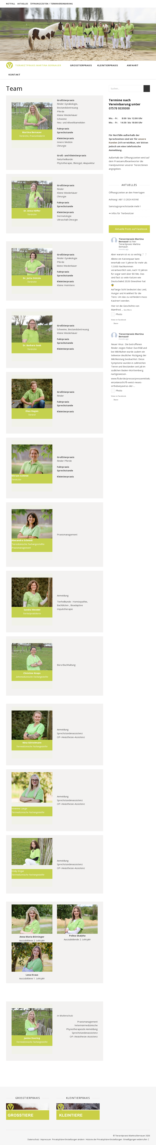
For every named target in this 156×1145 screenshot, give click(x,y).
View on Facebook (118, 320)
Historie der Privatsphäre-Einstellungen (104, 1139)
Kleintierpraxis (107, 65)
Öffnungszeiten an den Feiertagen (127, 192)
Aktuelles (22, 3)
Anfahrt (132, 65)
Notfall (10, 3)
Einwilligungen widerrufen (135, 1139)
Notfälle (118, 135)
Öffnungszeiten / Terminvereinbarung (51, 3)
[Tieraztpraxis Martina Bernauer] (9, 65)
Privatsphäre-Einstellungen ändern (68, 1139)
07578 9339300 (119, 108)
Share (115, 323)
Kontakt (14, 74)
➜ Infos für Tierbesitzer (121, 213)
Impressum (46, 1139)
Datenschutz (33, 1139)
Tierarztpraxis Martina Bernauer (38, 65)
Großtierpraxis (81, 65)
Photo (119, 314)
